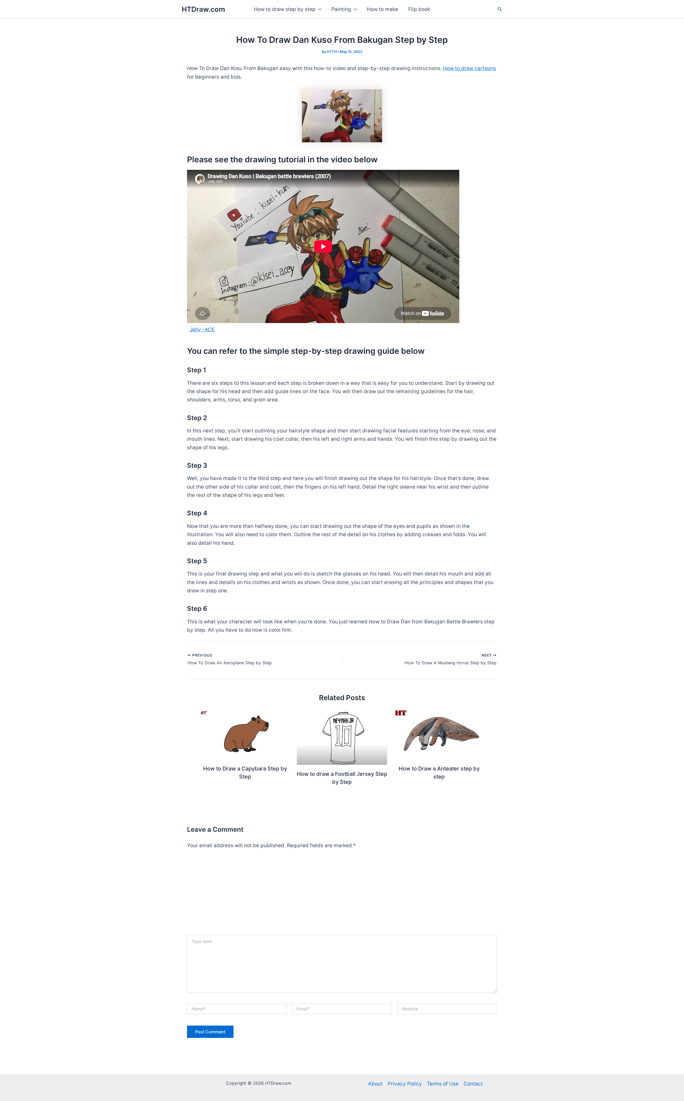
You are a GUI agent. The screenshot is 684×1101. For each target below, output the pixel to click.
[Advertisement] (342, 894)
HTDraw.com (203, 9)
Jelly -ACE (202, 330)
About (375, 1084)
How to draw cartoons (469, 68)
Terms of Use (442, 1084)
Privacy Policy (405, 1084)
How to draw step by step (285, 9)
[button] (318, 9)
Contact (473, 1084)
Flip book (419, 9)
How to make (382, 9)
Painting (341, 9)
